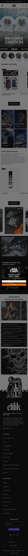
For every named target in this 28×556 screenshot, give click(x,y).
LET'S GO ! (14, 284)
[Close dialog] (26, 268)
